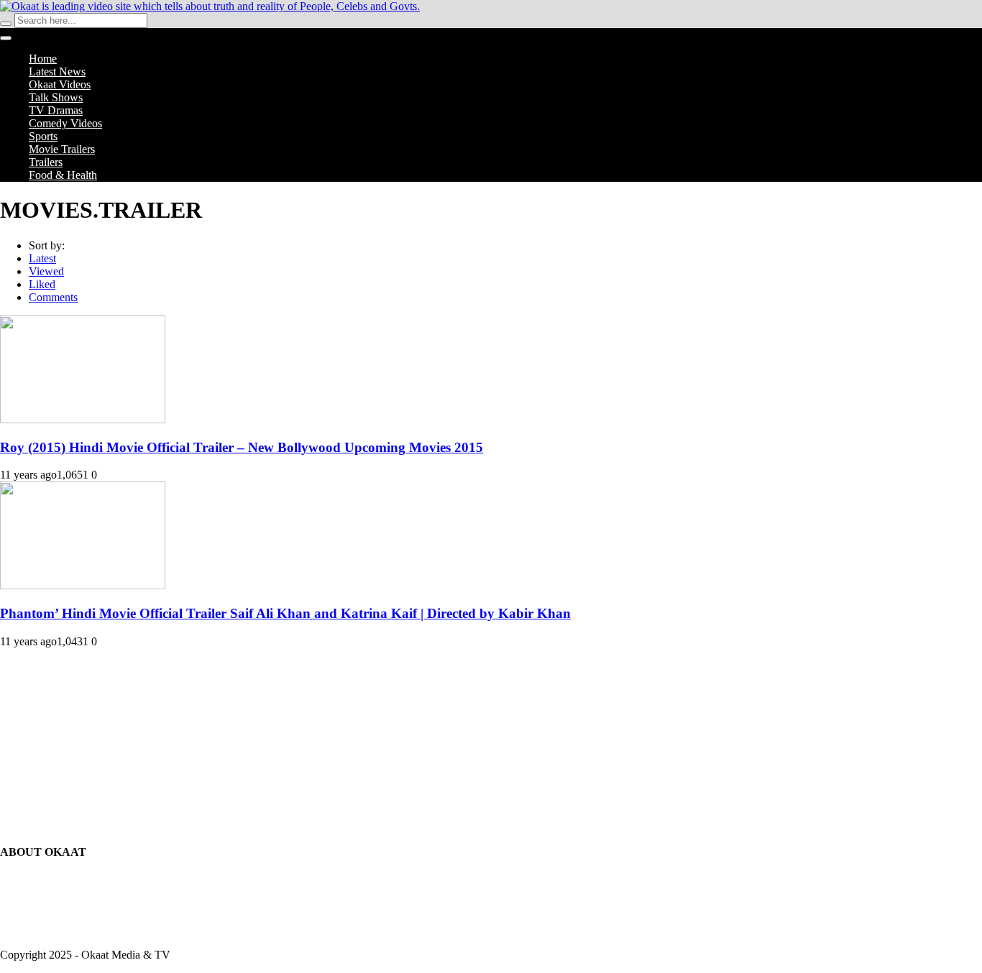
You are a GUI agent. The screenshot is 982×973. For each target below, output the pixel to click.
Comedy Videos (65, 123)
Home (43, 58)
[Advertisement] (491, 738)
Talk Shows (56, 97)
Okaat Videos (60, 84)
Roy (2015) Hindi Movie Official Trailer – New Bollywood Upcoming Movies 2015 (241, 447)
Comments (53, 297)
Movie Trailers (62, 149)
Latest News (57, 71)
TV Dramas (56, 110)
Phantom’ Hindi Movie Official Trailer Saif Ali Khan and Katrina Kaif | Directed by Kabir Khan (285, 613)
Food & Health (63, 175)
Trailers (46, 162)
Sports (43, 136)
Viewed (46, 271)
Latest (42, 258)
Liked (42, 284)
